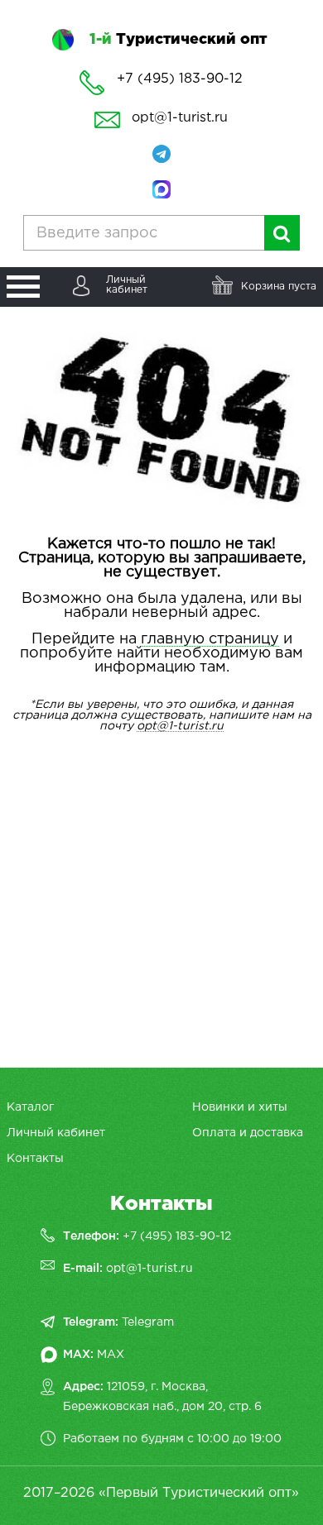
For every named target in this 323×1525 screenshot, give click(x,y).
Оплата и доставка (247, 1133)
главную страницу (210, 639)
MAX (110, 1355)
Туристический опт (178, 39)
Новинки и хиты (239, 1107)
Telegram (148, 1322)
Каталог (30, 1107)
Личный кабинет (56, 1133)
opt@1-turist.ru (180, 118)
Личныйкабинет (126, 284)
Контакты (35, 1159)
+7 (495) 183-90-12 (177, 1236)
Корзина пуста (278, 286)
